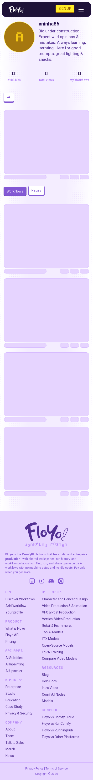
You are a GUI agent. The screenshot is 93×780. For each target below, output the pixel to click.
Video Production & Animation (64, 606)
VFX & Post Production (59, 612)
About (10, 729)
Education (13, 700)
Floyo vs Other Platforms (60, 737)
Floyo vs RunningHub (57, 730)
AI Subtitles (14, 658)
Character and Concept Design (65, 599)
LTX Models (50, 639)
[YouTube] (42, 581)
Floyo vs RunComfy (56, 723)
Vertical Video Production (61, 619)
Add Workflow (15, 606)
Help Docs (49, 681)
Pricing (10, 641)
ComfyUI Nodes (53, 694)
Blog (45, 675)
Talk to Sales (15, 743)
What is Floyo (15, 628)
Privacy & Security (18, 713)
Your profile (14, 612)
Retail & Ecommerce (57, 626)
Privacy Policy (34, 768)
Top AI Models (52, 632)
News (9, 756)
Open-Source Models (58, 645)
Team (9, 736)
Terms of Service (57, 768)
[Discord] (51, 581)
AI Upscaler (13, 671)
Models (47, 701)
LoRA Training (52, 652)
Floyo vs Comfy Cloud (58, 717)
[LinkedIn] (32, 581)
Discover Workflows (20, 599)
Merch (10, 749)
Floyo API (12, 635)
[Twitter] (61, 581)
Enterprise (13, 687)
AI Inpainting (14, 664)
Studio (10, 693)
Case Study (14, 707)
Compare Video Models (59, 658)
